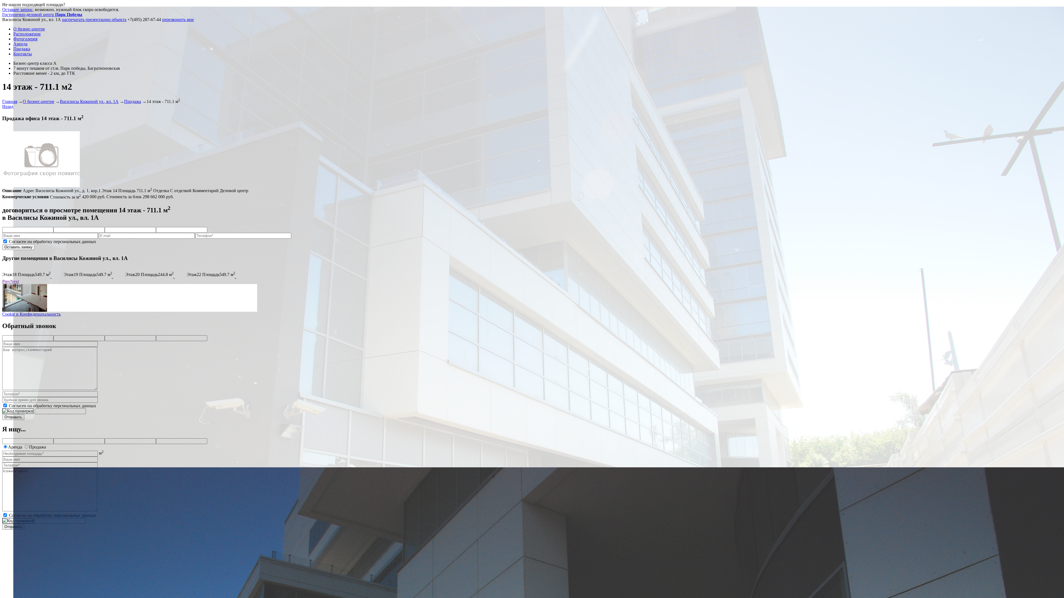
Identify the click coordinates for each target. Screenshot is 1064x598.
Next (14, 281)
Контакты (22, 53)
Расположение (27, 34)
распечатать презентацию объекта (94, 19)
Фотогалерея (25, 39)
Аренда (20, 44)
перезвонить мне (178, 19)
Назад (7, 106)
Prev (6, 281)
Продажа (21, 49)
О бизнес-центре (29, 29)
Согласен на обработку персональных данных (52, 241)
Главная (9, 101)
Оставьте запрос (17, 9)
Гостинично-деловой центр (42, 14)
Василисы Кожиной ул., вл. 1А (89, 101)
